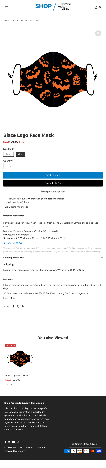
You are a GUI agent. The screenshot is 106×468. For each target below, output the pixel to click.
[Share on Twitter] (18, 307)
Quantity (8, 160)
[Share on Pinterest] (23, 307)
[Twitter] (9, 442)
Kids (20, 154)
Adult (8, 154)
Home (6, 20)
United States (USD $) (86, 444)
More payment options (53, 191)
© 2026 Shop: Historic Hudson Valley (23, 447)
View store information (17, 206)
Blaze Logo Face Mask (16, 375)
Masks (13, 20)
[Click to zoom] (98, 33)
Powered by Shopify (15, 451)
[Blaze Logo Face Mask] (19, 358)
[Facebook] (5, 442)
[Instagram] (18, 442)
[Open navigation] (6, 7)
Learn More (9, 298)
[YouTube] (13, 442)
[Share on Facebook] (13, 307)
